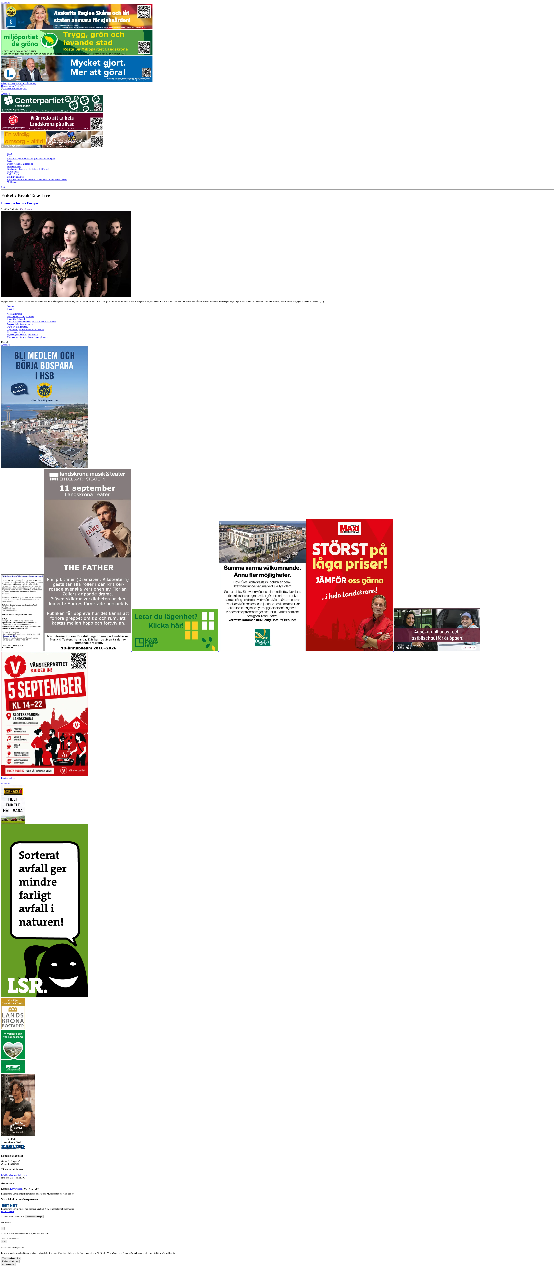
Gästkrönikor (27, 164)
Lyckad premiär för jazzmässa (20, 316)
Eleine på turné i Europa (19, 203)
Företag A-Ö (13, 169)
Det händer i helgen (16, 332)
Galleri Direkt (13, 174)
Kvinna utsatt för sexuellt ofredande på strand (27, 337)
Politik (47, 158)
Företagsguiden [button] (14, 166)
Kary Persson (26, 209)
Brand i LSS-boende (16, 319)
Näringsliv (33, 158)
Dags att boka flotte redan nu (20, 324)
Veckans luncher (14, 314)
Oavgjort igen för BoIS (17, 327)
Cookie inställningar (34, 1217)
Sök (4, 1242)
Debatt (10, 164)
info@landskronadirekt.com (14, 1175)
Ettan (9, 153)
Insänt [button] (9, 161)
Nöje (41, 158)
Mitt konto (11, 182)
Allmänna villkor (15, 179)
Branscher (24, 169)
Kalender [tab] (11, 309)
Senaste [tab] (10, 306)
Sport (52, 158)
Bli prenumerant (41, 179)
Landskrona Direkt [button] (15, 177)
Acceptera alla (8, 1264)
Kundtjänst (54, 179)
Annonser (5, 2)
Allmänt (11, 158)
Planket (17, 164)
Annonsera (28, 179)
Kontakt (63, 179)
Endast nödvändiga (10, 1261)
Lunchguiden (13, 171)
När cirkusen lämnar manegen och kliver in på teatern (31, 321)
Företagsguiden (8, 778)
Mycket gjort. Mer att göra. (22, 334)
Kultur (25, 158)
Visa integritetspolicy (11, 1258)
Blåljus (18, 158)
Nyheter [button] (10, 156)
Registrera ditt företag (39, 169)
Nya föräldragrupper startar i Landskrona (25, 329)
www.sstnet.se (7, 1211)
